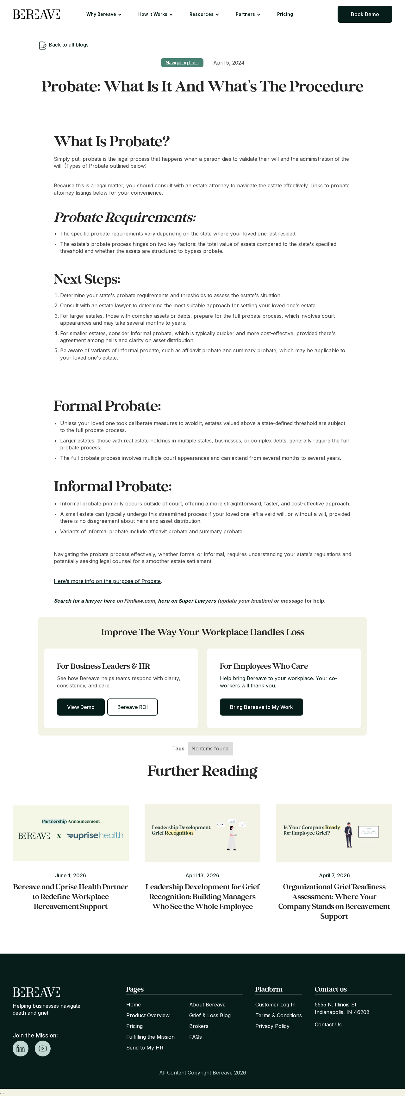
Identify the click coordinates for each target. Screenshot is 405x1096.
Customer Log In (275, 1004)
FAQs (195, 1037)
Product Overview (148, 1015)
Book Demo (365, 14)
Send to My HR (144, 1047)
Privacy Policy (272, 1026)
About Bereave (207, 1004)
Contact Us (328, 1024)
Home (133, 1004)
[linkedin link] (20, 1048)
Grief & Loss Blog (210, 1015)
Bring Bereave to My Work (261, 707)
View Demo (81, 707)
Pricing (285, 14)
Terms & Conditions (278, 1015)
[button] (106, 14)
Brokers (199, 1026)
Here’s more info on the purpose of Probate (107, 581)
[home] (36, 14)
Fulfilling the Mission (150, 1037)
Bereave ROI (132, 707)
